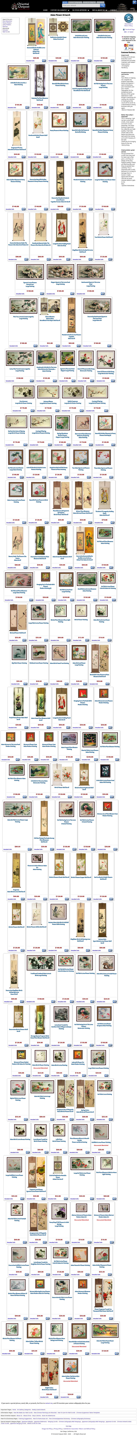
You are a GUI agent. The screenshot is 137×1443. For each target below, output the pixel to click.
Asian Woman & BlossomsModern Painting (82, 1292)
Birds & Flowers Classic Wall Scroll (59, 877)
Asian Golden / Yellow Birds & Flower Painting (34, 1342)
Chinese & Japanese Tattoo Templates (88, 1412)
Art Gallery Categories (24, 1409)
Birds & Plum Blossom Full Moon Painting (12, 1339)
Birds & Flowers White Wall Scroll (36, 927)
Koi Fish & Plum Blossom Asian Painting (17, 779)
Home (45, 10)
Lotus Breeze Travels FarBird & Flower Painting (40, 1140)
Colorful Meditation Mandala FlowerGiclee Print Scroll (57, 1177)
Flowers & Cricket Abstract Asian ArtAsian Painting (37, 867)
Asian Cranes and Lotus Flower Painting (16, 501)
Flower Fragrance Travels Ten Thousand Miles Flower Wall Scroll (103, 1310)
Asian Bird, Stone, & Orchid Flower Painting (107, 975)
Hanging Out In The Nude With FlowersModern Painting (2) (46, 586)
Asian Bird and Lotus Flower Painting (101, 621)
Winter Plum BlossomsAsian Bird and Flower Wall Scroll (82, 512)
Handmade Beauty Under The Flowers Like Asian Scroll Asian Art (41, 244)
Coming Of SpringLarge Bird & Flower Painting (97, 402)
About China (27, 1415)
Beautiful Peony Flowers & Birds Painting (38, 501)
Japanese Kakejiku (27, 1421)
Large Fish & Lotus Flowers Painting (98, 1068)
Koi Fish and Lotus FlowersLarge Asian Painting (15, 469)
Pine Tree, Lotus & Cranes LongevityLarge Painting (23, 318)
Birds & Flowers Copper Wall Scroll (81, 877)
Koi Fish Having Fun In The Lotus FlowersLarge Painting (103, 85)
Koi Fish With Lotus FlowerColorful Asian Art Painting (66, 970)
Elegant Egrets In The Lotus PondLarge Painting (60, 283)
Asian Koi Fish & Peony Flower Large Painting (105, 1342)
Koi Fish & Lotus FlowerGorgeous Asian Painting (104, 1025)
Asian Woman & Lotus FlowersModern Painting (104, 702)
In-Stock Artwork (79, 10)
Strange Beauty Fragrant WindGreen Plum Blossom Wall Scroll (40, 1037)
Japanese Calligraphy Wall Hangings (93, 1421)
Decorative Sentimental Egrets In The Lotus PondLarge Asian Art (97, 318)
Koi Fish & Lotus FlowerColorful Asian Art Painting (108, 587)
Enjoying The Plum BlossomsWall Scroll (40, 99)
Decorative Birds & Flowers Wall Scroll (18, 1030)
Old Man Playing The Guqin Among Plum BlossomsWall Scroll (44, 840)
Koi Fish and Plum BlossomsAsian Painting (105, 542)
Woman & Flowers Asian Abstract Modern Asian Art (104, 1216)
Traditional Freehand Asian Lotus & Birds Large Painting (41, 974)
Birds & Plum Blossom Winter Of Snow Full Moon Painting (17, 1294)
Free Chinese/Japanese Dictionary (59, 1418)
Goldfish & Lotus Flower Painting (101, 1142)
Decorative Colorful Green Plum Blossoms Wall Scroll (40, 558)
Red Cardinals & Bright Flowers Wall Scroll (103, 878)
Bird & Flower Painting (81, 620)
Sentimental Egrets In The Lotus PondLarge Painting (90, 284)
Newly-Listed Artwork (38, 1409)
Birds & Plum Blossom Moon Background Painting (57, 1339)
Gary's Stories (36, 1415)
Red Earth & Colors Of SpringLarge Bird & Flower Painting (16, 432)
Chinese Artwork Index (124, 1421)
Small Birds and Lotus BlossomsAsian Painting (87, 590)
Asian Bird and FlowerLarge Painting (79, 664)
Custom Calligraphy (59, 10)
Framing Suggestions (25, 1418)
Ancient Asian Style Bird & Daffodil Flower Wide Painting (58, 923)
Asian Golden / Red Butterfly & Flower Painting (70, 1377)
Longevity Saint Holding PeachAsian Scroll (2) (62, 245)
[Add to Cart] (44, 60)
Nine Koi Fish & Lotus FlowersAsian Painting (89, 751)
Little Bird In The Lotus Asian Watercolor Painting (39, 782)
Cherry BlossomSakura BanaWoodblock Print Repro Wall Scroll (50, 318)
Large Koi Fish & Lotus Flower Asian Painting (105, 181)
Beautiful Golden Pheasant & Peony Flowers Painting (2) (105, 434)
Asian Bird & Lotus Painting (59, 1065)
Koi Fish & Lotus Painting (105, 1094)
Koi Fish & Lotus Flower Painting (85, 973)
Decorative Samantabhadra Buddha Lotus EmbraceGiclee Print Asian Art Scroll (84, 558)
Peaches (5, 26)
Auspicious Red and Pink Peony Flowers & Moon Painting (58, 468)
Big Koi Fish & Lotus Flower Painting (18, 1099)
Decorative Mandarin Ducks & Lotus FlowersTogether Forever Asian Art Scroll (60, 200)
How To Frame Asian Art (40, 1418)
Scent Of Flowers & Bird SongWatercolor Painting (86, 370)
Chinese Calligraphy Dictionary (80, 1418)
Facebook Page (130, 29)
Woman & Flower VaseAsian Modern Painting (30, 745)
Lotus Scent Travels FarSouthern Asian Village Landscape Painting (61, 1027)
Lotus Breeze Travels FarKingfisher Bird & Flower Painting (40, 1263)
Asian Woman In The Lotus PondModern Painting (10, 745)
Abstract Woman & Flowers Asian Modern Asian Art (81, 1216)
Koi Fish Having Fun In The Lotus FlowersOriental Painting (66, 822)
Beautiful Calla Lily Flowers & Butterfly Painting (80, 131)
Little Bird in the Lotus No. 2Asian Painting (18, 84)
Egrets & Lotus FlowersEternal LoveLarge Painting (30, 284)
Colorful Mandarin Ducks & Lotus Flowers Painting (36, 468)
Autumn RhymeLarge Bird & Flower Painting (48, 402)
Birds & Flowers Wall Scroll (16, 927)
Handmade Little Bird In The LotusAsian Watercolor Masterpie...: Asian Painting (46, 369)
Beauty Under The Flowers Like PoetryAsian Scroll (17, 558)
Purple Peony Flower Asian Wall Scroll (18, 718)
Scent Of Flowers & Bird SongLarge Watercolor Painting (105, 372)
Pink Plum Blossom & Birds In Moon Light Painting (106, 1173)
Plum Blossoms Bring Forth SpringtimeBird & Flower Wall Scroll (61, 512)
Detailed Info (30, 61)
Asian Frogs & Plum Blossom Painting (69, 748)
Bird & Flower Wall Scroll (62, 787)
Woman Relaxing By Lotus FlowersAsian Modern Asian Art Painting (40, 1292)
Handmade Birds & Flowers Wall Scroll (37, 136)
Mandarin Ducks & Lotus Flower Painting (83, 180)
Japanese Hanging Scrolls (18, 1423)
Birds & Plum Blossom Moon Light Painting (60, 621)
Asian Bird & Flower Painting (40, 1065)
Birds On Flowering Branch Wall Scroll (84, 788)
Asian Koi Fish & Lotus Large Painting (42, 1097)
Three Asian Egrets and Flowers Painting (103, 469)
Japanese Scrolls (111, 1421)
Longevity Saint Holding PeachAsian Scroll (62, 719)
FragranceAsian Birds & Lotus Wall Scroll (16, 891)
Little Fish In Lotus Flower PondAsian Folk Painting (105, 781)
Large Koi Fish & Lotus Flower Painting (82, 1174)
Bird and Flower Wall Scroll (18, 633)
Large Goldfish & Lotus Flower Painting (14, 1176)
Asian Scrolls (5, 1423)
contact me (49, 1403)
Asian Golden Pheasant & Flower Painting (101, 1266)
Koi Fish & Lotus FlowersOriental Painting (87, 821)
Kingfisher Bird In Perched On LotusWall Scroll (82, 251)
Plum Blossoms (7, 21)
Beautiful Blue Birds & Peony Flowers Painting (60, 84)
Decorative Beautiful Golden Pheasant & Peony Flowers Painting (38, 180)
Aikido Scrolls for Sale (34, 1423)
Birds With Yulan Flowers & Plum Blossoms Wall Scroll (99, 675)
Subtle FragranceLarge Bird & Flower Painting (72, 402)
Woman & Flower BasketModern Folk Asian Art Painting (21, 1063)
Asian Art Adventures (48, 1415)
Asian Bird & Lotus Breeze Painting (20, 1139)
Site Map (68, 1426)
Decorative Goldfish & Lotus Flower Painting (19, 1266)
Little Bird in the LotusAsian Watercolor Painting (104, 36)
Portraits (5, 30)
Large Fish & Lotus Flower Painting (38, 623)
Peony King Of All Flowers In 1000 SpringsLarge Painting (59, 1224)
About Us (19, 1415)
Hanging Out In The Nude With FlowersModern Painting (83, 703)
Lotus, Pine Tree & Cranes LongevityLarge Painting (20, 370)
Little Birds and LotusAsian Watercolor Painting (81, 36)
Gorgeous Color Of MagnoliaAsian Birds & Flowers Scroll (65, 1110)
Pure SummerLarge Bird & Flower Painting (23, 402)
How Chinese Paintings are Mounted (45, 1412)
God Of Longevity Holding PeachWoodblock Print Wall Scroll (81, 89)
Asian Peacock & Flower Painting (80, 1265)
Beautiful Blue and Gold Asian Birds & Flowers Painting (79, 1343)
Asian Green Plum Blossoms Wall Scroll (62, 558)
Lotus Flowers (7, 25)
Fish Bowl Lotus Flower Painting (39, 663)
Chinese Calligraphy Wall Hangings (70, 1421)
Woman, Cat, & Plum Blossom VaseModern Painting (107, 815)
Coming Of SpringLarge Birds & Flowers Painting (41, 432)
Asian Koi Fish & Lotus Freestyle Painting (17, 1220)
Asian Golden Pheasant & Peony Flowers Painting (16, 180)
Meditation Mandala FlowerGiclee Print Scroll (58, 38)
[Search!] (102, 5)
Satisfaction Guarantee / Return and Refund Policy (79, 1429)
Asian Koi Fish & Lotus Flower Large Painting (17, 821)
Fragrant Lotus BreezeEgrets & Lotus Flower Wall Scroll (36, 1190)
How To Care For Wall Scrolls (66, 1412)
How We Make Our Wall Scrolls (23, 1412)
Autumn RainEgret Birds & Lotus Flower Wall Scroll (102, 941)
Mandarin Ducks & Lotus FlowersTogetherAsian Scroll (71, 336)
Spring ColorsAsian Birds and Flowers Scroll (85, 1111)
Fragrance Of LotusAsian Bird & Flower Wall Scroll (17, 149)
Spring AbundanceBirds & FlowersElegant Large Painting (62, 435)
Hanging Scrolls (53, 1421)
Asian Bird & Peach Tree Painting (59, 663)
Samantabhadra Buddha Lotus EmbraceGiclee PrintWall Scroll (36, 50)
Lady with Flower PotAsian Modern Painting (78, 1063)
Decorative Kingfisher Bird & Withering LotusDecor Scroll (14, 992)
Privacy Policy (58, 1429)
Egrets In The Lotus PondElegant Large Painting (67, 370)
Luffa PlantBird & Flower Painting (59, 1140)
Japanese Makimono (40, 1421)
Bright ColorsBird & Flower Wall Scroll (49, 1389)
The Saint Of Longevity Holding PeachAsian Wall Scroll (105, 513)
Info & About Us (98, 10)
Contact (113, 10)
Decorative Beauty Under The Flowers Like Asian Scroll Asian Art (18, 244)
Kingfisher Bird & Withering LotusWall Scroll (80, 940)
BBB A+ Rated (128, 32)
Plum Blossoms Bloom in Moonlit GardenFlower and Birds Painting (79, 1140)
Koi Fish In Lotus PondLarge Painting (66, 591)
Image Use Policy (47, 1429)
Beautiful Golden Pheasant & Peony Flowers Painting (103, 131)
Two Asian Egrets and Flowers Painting (81, 469)
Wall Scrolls (6, 32)
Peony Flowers (7, 23)
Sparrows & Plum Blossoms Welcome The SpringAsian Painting (83, 435)
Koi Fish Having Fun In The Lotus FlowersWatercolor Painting (83, 1026)
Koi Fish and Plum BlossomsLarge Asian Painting (19, 592)
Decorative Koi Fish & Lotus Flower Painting (62, 1298)
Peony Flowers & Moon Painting (59, 130)
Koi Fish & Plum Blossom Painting (109, 747)
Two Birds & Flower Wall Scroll (104, 237)
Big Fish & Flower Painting (19, 663)
